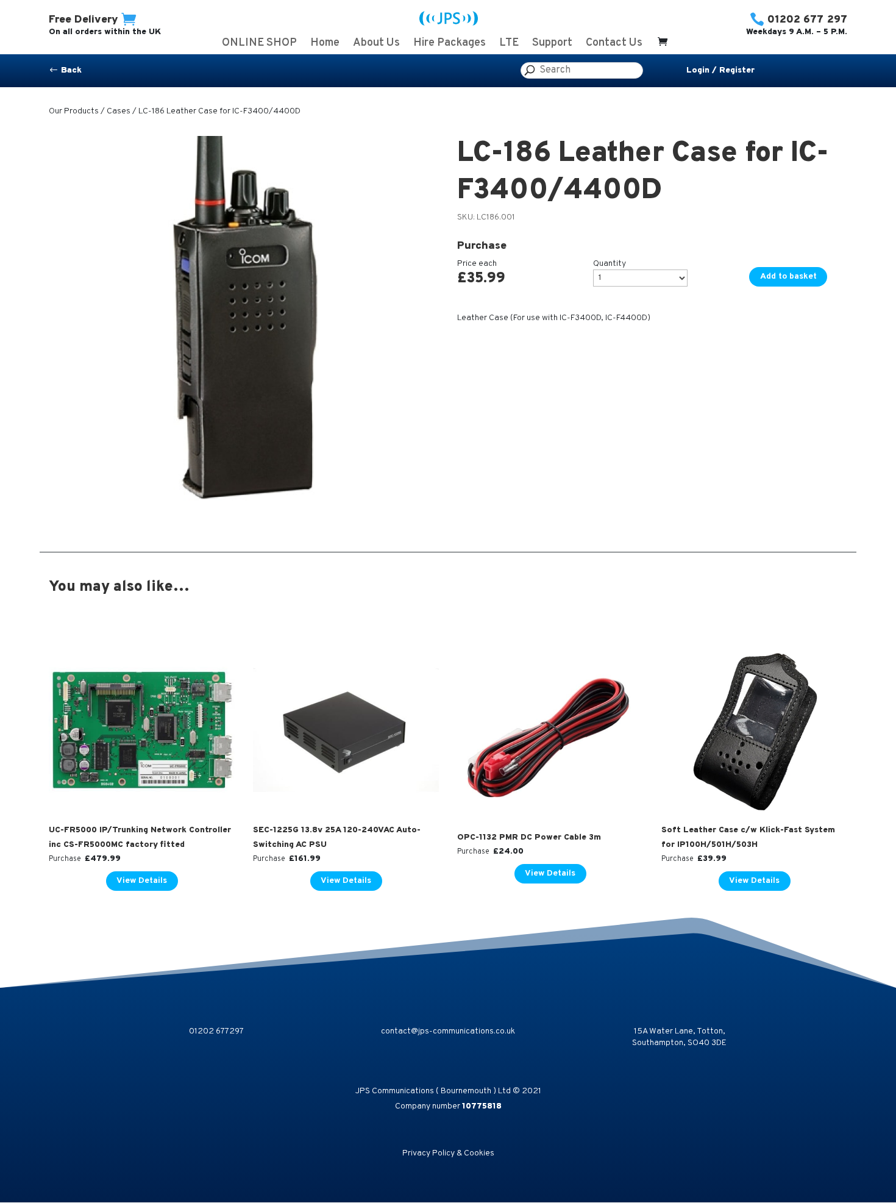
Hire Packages (449, 44)
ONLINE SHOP (259, 44)
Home (325, 44)
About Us (376, 44)
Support (552, 44)
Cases (118, 111)
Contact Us (614, 44)
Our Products (74, 111)
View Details (141, 881)
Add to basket (788, 276)
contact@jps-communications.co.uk (448, 1031)
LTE (509, 44)
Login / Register (720, 70)
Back (65, 70)
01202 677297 (216, 1031)
